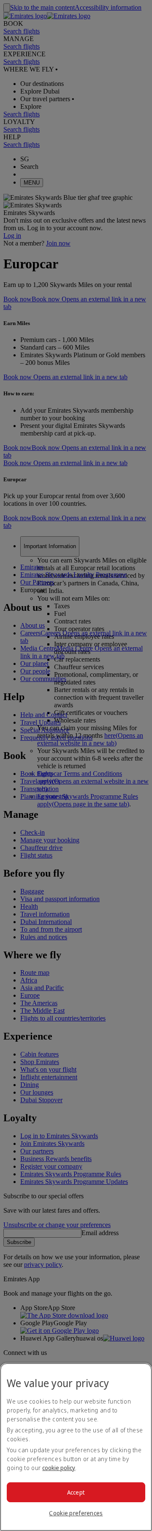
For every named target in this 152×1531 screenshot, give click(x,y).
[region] (76, 1447)
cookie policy (58, 1468)
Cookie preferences (76, 1513)
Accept (76, 1492)
